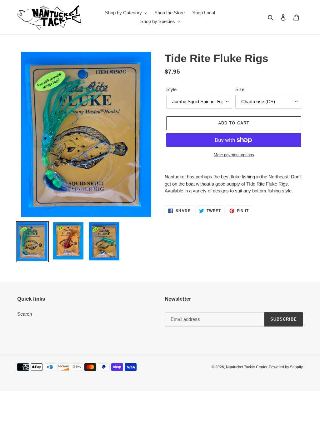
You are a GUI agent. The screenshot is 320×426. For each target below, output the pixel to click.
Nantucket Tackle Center (247, 367)
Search (24, 314)
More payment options (234, 154)
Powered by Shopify (286, 367)
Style (171, 89)
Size (239, 89)
